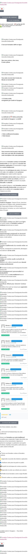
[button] (9, 17)
